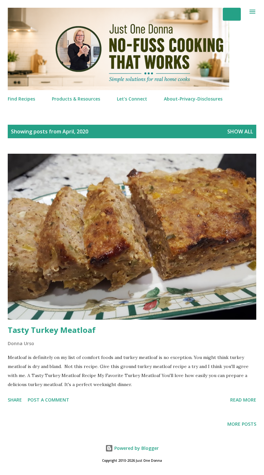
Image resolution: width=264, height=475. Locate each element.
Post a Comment (48, 400)
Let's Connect (132, 99)
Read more (243, 400)
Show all (240, 131)
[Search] (232, 14)
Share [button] (15, 400)
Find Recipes (21, 99)
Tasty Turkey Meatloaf (52, 330)
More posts (241, 424)
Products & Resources (76, 99)
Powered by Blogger (136, 448)
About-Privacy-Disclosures (193, 99)
